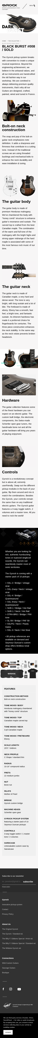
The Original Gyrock (10, 929)
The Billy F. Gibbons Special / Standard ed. (19, 943)
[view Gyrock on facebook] (3, 989)
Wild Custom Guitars (10, 963)
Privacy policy (6, 886)
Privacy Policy (8, 914)
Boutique (5, 973)
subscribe (28, 882)
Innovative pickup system (12, 905)
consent (8, 1032)
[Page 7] (19, 365)
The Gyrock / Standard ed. (12, 934)
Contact (5, 909)
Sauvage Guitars (8, 968)
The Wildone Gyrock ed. (11, 948)
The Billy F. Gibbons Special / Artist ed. (17, 939)
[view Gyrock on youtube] (19, 989)
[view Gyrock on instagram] (10, 989)
